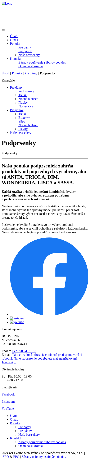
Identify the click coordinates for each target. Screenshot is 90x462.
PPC (16, 456)
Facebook (8, 394)
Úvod (14, 36)
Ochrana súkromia (30, 66)
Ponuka (15, 43)
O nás (14, 40)
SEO (6, 456)
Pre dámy (24, 47)
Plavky (23, 102)
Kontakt (15, 58)
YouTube (8, 408)
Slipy (21, 121)
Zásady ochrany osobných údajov (44, 456)
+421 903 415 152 (24, 351)
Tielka (22, 95)
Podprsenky (26, 91)
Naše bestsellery (29, 55)
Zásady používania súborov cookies (42, 62)
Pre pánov (25, 51)
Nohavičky (25, 106)
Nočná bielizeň (28, 99)
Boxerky (24, 117)
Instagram (8, 401)
